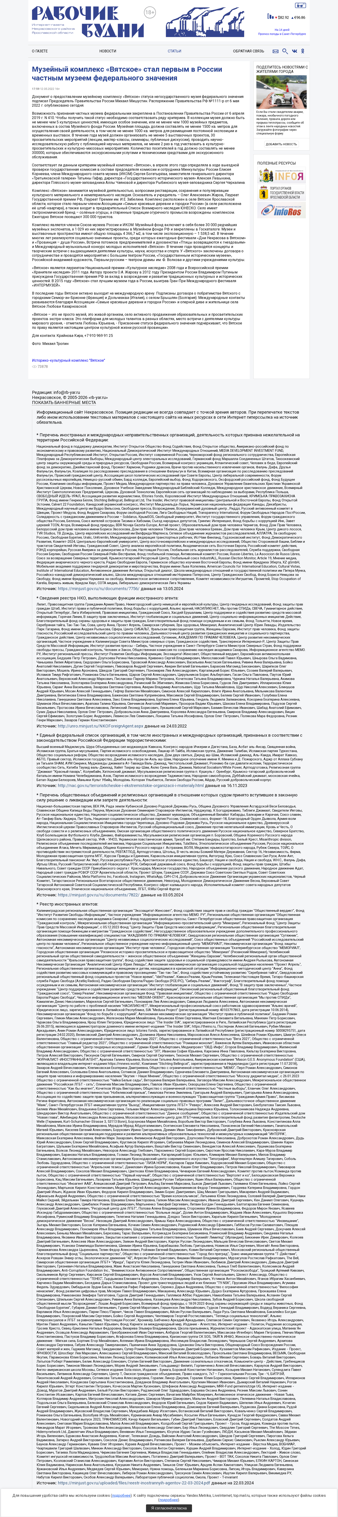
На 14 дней (282, 29)
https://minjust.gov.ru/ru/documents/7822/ (99, 895)
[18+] (88, 22)
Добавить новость (281, 144)
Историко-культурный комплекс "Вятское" (68, 360)
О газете (40, 51)
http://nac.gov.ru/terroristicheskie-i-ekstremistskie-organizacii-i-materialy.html (131, 785)
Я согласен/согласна (169, 1508)
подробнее (121, 1495)
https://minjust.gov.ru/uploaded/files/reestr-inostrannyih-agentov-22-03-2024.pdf (134, 1483)
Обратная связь (248, 51)
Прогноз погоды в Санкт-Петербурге (282, 34)
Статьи (174, 51)
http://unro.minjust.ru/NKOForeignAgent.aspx (100, 726)
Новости (107, 51)
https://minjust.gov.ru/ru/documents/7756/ (99, 588)
